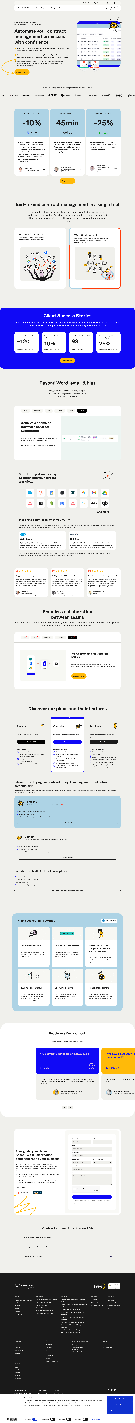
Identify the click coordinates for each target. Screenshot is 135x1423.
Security (17, 1311)
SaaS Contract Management (70, 1332)
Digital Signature (41, 1305)
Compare (49, 1341)
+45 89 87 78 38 (77, 1351)
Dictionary (110, 1314)
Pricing (16, 1308)
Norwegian (18, 1378)
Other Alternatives (52, 1361)
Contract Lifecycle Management (46, 1300)
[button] (108, 3)
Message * (74, 1172)
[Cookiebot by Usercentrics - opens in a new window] (12, 1419)
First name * (75, 1138)
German (17, 1373)
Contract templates (114, 1306)
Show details (95, 1419)
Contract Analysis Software (45, 1313)
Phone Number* (76, 1152)
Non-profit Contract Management (72, 1322)
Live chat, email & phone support (27, 885)
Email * (73, 1145)
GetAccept (49, 1356)
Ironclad (48, 1353)
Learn (109, 1308)
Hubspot (94, 1300)
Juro (47, 1350)
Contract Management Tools (70, 1309)
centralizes (73, 790)
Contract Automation (43, 1308)
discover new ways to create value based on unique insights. (48, 57)
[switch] (52, 1419)
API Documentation (97, 1305)
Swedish (17, 1375)
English (16, 1367)
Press (16, 1356)
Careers (17, 1348)
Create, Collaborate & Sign (23, 1300)
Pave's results (54, 349)
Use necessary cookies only (120, 1411)
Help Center (107, 1345)
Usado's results (112, 349)
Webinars (110, 1300)
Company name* (76, 1159)
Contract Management (43, 1302)
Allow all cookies (119, 1399)
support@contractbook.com (23, 1393)
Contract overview (22, 882)
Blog (108, 1311)
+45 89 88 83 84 (58, 1393)
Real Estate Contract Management (72, 1330)
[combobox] (74, 1155)
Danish (16, 1370)
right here (57, 547)
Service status (107, 1348)
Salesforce (94, 1302)
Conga (48, 1358)
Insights (17, 1306)
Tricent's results (28, 349)
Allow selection (120, 1405)
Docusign (49, 1345)
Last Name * (95, 1138)
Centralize (17, 1303)
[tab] (25, 411)
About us (17, 1345)
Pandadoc (49, 1347)
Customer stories (113, 1303)
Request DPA (18, 1350)
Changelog (18, 1314)
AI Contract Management (44, 1311)
